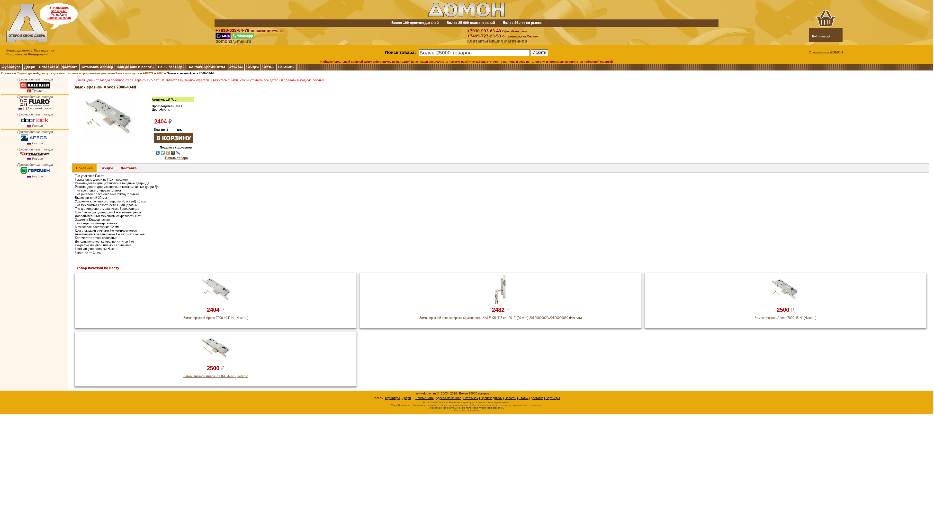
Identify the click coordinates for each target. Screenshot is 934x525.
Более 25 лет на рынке (522, 23)
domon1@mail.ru (233, 41)
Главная (7, 73)
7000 (160, 73)
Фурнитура (11, 67)
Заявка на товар (59, 18)
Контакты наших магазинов (497, 41)
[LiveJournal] (178, 152)
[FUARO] (35, 105)
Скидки (252, 67)
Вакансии (286, 67)
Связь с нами (424, 398)
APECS (148, 73)
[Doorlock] (35, 122)
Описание (84, 168)
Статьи (268, 67)
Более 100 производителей (415, 23)
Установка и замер (97, 67)
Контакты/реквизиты (207, 67)
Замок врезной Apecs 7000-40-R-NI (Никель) (215, 318)
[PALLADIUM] (35, 155)
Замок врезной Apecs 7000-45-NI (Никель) (785, 318)
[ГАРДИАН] (35, 173)
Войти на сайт (822, 36)
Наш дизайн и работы (135, 67)
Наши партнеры (171, 67)
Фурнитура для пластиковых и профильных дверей (74, 73)
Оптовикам (48, 67)
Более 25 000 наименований (471, 23)
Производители (492, 398)
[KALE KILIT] (35, 87)
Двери (29, 67)
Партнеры (553, 398)
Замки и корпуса (127, 73)
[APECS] (35, 140)
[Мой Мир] (173, 152)
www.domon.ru (426, 393)
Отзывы (236, 67)
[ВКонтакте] (157, 152)
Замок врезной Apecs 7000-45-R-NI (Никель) (215, 376)
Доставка (70, 67)
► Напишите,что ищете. (59, 9)
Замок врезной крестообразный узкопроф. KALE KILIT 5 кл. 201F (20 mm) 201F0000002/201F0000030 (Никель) (500, 318)
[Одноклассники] (168, 152)
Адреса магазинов (448, 398)
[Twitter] (162, 152)
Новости (510, 398)
